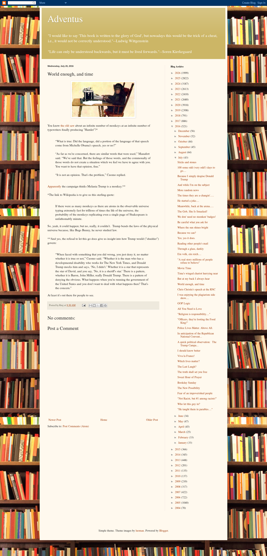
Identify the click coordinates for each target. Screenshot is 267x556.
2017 (178, 121)
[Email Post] (83, 305)
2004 (178, 508)
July (181, 157)
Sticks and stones (186, 162)
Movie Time (184, 268)
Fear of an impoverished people (194, 393)
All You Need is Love (189, 309)
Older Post (152, 420)
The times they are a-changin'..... (195, 195)
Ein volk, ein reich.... (189, 254)
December (184, 131)
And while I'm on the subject (193, 185)
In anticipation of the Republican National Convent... (195, 334)
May (181, 421)
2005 (178, 502)
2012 (178, 465)
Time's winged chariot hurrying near (197, 273)
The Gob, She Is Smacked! (192, 211)
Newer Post (54, 420)
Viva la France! (186, 356)
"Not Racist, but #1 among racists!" (197, 398)
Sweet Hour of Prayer (189, 377)
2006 (178, 497)
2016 (178, 126)
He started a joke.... (188, 200)
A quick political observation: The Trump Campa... (196, 343)
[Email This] (90, 305)
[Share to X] (98, 305)
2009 (178, 481)
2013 (178, 460)
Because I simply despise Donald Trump (195, 177)
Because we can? (186, 233)
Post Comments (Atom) (76, 426)
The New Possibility (188, 388)
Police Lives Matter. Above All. (195, 328)
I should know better (188, 350)
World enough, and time (190, 284)
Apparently (54, 186)
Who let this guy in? (188, 404)
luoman (140, 530)
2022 (178, 94)
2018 (178, 115)
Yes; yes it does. (186, 238)
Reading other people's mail (192, 243)
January (182, 442)
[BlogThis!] (94, 305)
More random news (188, 190)
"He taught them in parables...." (195, 409)
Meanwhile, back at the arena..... (195, 206)
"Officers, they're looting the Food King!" (196, 320)
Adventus (65, 18)
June (181, 416)
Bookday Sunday (186, 382)
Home (103, 420)
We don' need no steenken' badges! (196, 216)
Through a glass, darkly (190, 249)
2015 (178, 449)
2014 (178, 454)
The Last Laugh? (186, 366)
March (182, 432)
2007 (178, 492)
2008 (178, 486)
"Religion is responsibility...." (193, 314)
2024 (178, 83)
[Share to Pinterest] (105, 305)
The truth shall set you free (192, 372)
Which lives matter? (188, 361)
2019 (178, 110)
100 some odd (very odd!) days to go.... (196, 169)
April (181, 426)
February (183, 437)
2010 (178, 476)
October (183, 141)
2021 (178, 99)
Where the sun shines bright (192, 227)
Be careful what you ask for (192, 222)
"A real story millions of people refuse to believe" (195, 261)
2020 (178, 105)
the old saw (67, 125)
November (184, 136)
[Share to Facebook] (102, 305)
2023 (178, 89)
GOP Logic (183, 303)
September (184, 147)
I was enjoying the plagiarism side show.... (196, 296)
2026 (178, 73)
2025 (178, 78)
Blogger (163, 530)
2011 (178, 470)
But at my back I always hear (193, 278)
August (182, 152)
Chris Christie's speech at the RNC (196, 289)
